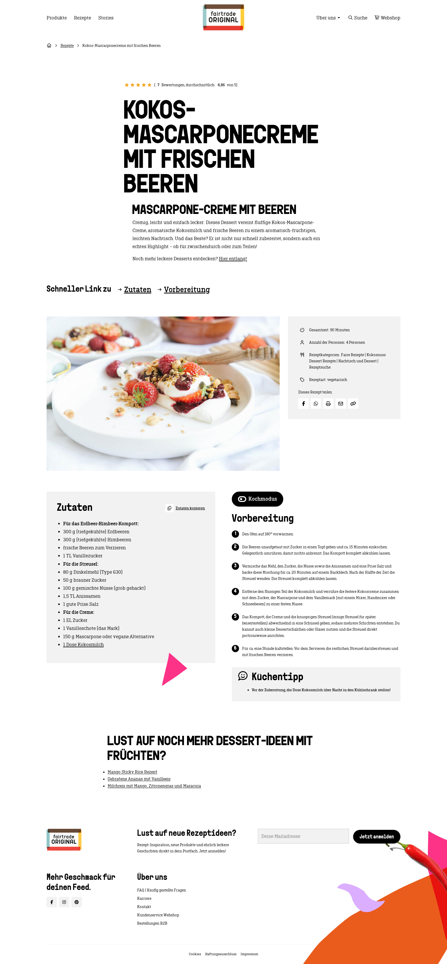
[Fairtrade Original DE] (64, 840)
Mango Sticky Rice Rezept (132, 771)
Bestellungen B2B (152, 923)
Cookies (195, 954)
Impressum (249, 954)
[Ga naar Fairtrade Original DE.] (49, 45)
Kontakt (144, 906)
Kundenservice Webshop (158, 915)
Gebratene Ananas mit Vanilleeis (139, 778)
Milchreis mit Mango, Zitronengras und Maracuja (154, 785)
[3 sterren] (138, 85)
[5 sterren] (149, 85)
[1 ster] (126, 85)
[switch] (257, 499)
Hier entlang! (233, 259)
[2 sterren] (132, 85)
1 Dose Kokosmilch (83, 645)
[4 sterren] (143, 85)
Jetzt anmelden (377, 837)
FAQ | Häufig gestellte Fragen (161, 890)
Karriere (144, 898)
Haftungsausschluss (220, 954)
